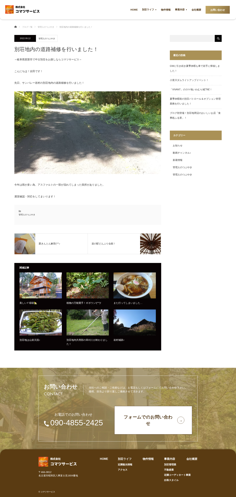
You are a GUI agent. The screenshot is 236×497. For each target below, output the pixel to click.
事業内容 (180, 9)
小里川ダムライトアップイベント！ (189, 80)
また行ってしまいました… (128, 303)
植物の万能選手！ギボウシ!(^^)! (84, 303)
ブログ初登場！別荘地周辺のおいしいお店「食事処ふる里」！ (195, 115)
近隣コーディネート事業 (177, 474)
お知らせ (177, 145)
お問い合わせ (217, 9)
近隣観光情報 (125, 464)
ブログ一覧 (27, 27)
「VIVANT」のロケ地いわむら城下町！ (191, 89)
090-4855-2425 (76, 422)
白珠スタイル (171, 480)
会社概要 (196, 9)
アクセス (123, 469)
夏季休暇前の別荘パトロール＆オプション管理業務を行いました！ (195, 101)
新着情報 (177, 160)
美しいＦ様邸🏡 (28, 303)
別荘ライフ (148, 9)
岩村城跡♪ (119, 340)
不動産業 (169, 469)
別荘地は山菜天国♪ (30, 340)
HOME (134, 9)
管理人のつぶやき (47, 38)
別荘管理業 (170, 464)
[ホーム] (17, 27)
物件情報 (166, 9)
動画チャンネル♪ (182, 152)
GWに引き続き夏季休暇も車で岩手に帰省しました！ (195, 68)
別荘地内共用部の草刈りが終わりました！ (87, 342)
